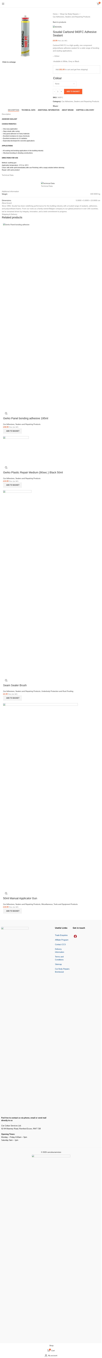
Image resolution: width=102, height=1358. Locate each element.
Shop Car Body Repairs (69, 14)
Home (55, 14)
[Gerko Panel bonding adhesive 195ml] (51, 317)
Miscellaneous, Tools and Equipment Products (59, 904)
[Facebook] (75, 936)
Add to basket (73, 91)
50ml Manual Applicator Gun (20, 898)
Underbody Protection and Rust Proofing (57, 691)
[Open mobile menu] (3, 3)
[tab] (13, 110)
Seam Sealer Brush (15, 685)
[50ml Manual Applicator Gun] (40, 797)
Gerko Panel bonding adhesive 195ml (25, 418)
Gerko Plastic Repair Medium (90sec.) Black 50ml (33, 472)
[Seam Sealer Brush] (17, 584)
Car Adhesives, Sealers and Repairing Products (71, 17)
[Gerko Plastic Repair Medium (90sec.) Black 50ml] (16, 450)
